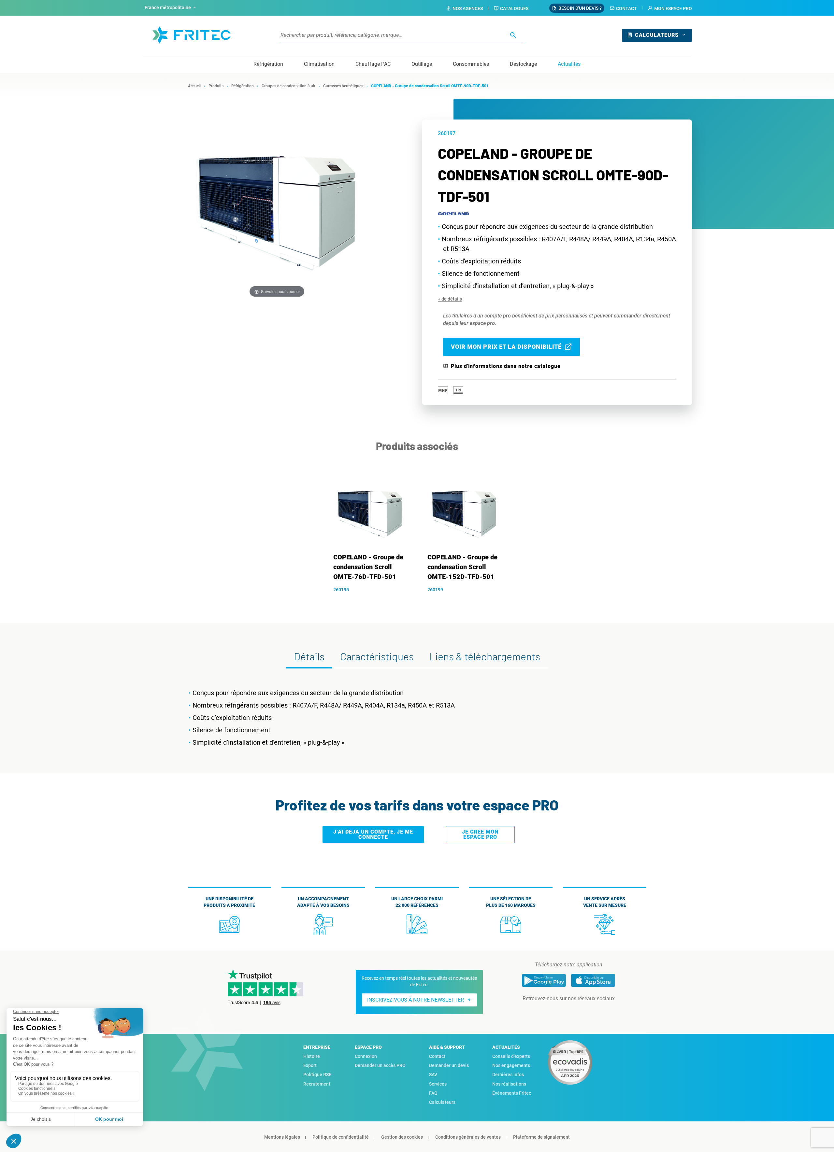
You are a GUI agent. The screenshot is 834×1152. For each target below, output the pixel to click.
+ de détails (450, 299)
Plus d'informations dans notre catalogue (506, 366)
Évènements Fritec (511, 1093)
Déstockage (523, 64)
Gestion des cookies (402, 1137)
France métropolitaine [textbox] (168, 7)
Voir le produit (373, 600)
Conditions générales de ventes (468, 1137)
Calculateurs (657, 35)
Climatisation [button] (319, 64)
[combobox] (171, 8)
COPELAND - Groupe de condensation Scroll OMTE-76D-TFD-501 (368, 567)
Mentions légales (282, 1137)
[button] (670, 8)
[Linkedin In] (559, 1012)
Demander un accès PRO (380, 1065)
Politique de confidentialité (340, 1137)
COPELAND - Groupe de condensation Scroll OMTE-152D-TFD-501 (462, 567)
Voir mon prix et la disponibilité (506, 346)
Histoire (311, 1056)
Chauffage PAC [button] (373, 64)
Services (438, 1084)
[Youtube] (577, 1012)
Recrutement (316, 1084)
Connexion (366, 1056)
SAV (433, 1074)
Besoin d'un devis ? (580, 8)
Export (310, 1065)
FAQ (433, 1093)
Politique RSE (317, 1074)
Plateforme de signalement (541, 1137)
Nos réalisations (509, 1084)
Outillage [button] (421, 64)
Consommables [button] (471, 64)
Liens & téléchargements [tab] (484, 656)
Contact (626, 8)
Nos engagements (511, 1065)
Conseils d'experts (511, 1056)
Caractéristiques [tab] (377, 656)
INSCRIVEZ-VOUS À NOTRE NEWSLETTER (415, 1000)
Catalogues (514, 8)
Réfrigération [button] (268, 64)
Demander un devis (449, 1065)
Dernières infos (508, 1074)
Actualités (569, 64)
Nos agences (468, 8)
